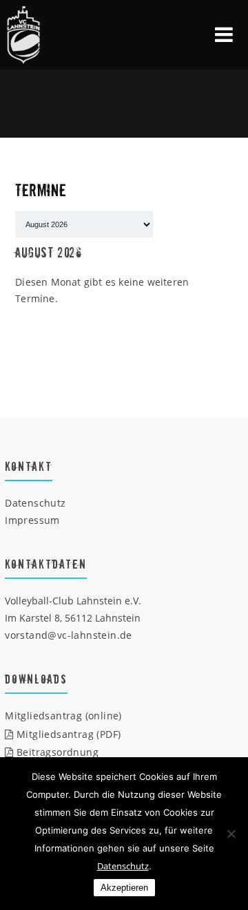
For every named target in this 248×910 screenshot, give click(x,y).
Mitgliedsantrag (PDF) (67, 734)
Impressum (32, 520)
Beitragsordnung (56, 752)
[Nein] (231, 833)
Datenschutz (35, 502)
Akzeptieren (124, 887)
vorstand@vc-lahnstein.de (68, 635)
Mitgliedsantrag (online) (63, 715)
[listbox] (84, 224)
